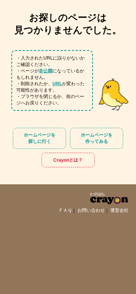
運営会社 (119, 210)
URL (57, 83)
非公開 (46, 71)
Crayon (68, 160)
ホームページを (40, 138)
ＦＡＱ (65, 210)
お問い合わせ (91, 210)
